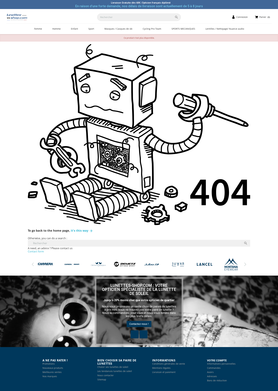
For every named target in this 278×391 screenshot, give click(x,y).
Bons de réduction (217, 380)
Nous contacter (105, 375)
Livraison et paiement (164, 372)
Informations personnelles (221, 363)
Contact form (36, 251)
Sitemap (101, 379)
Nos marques (49, 376)
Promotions (48, 363)
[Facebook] (135, 334)
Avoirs (210, 372)
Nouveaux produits (52, 367)
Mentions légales (161, 367)
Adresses (212, 376)
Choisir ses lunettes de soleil (112, 366)
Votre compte (217, 360)
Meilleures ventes (52, 372)
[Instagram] (143, 334)
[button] (139, 324)
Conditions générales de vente (168, 363)
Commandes (214, 367)
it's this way (82, 230)
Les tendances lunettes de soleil (114, 371)
